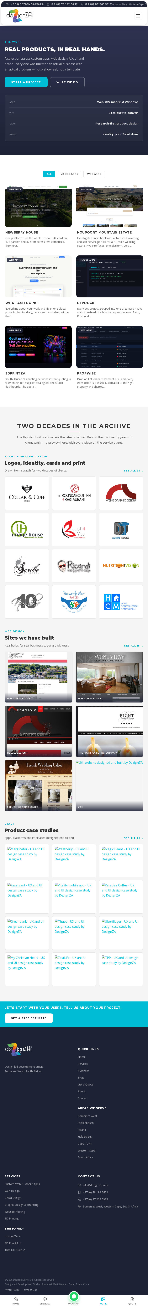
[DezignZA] (20, 16)
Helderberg (85, 1136)
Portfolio (83, 1070)
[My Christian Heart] (27, 969)
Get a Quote (85, 1084)
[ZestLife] (74, 969)
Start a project (26, 82)
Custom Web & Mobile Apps (22, 1184)
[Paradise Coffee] (121, 897)
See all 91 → (133, 470)
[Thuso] (74, 933)
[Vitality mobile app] (74, 897)
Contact (83, 1098)
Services (83, 1064)
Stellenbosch (86, 1123)
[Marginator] (27, 860)
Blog (81, 1077)
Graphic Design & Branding (21, 1205)
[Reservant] (27, 897)
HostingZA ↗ (13, 1236)
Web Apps (94, 174)
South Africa (85, 1157)
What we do (67, 82)
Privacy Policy (12, 1290)
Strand (82, 1130)
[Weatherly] (74, 860)
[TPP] (121, 969)
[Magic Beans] (121, 860)
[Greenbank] (27, 933)
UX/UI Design (13, 1198)
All (49, 174)
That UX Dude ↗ (15, 1250)
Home (82, 1057)
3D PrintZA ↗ (13, 1243)
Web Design (12, 1191)
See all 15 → (133, 645)
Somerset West (87, 1116)
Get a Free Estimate (29, 1018)
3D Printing (11, 1218)
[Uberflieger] (121, 933)
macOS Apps (69, 174)
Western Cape (86, 1150)
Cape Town (85, 1143)
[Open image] (27, 493)
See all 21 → (133, 838)
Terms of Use (29, 1290)
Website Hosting (15, 1211)
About (81, 1091)
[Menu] (138, 16)
